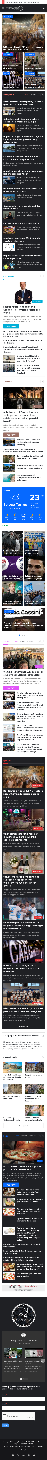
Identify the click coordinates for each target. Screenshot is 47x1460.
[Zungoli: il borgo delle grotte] (34, 1067)
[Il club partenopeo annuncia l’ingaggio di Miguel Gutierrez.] (36, 568)
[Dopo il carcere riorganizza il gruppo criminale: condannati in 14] (34, 80)
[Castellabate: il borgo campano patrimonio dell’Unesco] (12, 1067)
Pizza (31, 1135)
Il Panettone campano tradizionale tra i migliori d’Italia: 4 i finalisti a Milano (21, 1258)
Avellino (28, 54)
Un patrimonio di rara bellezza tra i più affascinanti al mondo (22, 190)
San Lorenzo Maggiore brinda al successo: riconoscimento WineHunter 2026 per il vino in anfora (21, 881)
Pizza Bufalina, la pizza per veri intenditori (29, 1275)
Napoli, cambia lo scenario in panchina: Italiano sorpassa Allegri (23, 172)
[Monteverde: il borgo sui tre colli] (12, 1089)
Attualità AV (8, 54)
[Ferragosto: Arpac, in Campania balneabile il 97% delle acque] (9, 478)
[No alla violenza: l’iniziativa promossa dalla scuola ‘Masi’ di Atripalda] (9, 696)
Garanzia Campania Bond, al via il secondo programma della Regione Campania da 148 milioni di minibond (23, 333)
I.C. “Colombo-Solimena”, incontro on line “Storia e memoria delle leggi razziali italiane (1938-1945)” (29, 748)
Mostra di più (23, 1126)
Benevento (30, 641)
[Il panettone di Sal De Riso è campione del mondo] (9, 1221)
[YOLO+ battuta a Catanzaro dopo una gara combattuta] (14, 568)
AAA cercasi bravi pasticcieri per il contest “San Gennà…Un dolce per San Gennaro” (30, 1266)
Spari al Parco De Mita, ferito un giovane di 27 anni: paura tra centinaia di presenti (20, 836)
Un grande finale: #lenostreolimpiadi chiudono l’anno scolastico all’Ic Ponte (30, 727)
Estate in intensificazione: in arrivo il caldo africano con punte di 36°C (21, 158)
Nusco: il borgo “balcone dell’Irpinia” (11, 1119)
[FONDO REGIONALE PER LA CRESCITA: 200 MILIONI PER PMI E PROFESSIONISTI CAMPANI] (9, 368)
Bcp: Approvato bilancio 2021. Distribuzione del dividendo (22, 341)
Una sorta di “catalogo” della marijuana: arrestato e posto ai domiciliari (21, 968)
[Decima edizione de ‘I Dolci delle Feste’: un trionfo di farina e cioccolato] (9, 1192)
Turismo (7, 381)
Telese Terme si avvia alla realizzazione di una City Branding (28, 442)
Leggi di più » (11, 326)
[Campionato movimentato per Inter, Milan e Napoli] (9, 215)
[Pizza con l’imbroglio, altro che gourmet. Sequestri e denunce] (9, 1212)
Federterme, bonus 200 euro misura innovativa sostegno (30, 466)
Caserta (33, 1446)
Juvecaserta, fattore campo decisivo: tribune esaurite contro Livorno (13, 554)
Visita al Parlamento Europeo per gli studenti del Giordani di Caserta (23, 673)
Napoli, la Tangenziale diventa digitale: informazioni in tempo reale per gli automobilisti (23, 139)
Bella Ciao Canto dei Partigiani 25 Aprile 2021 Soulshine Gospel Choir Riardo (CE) (34, 1361)
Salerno (40, 1446)
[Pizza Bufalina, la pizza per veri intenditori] (9, 1276)
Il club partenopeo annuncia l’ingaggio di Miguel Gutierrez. (35, 578)
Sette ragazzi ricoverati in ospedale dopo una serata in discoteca (11, 88)
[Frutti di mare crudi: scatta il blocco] (9, 230)
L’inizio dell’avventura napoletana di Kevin (14, 602)
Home (6, 1446)
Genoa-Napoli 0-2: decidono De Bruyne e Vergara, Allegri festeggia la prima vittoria (23, 925)
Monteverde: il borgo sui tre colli (11, 1097)
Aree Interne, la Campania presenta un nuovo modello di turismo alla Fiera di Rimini (23, 450)
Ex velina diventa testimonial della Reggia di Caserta (30, 457)
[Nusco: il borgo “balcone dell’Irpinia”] (12, 1110)
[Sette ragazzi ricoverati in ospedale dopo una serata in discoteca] (12, 80)
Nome (4, 1395)
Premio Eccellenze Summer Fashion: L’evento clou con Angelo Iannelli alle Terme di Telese (23, 625)
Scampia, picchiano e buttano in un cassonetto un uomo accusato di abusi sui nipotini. (13, 1361)
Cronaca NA (8, 17)
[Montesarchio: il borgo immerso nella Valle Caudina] (34, 1089)
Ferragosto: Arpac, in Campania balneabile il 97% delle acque (29, 477)
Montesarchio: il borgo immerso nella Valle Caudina (34, 1098)
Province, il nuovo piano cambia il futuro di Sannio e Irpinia (11, 69)
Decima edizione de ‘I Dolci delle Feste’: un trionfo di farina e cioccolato (29, 1192)
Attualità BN (9, 611)
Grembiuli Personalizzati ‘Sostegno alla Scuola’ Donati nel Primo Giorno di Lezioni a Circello (30, 706)
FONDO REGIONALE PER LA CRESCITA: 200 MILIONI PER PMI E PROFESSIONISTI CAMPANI (28, 369)
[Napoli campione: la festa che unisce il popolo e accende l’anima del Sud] (36, 593)
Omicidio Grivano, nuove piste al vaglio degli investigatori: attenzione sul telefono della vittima (23, 49)
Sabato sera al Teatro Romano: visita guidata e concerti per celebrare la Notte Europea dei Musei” (20, 417)
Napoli (12, 1446)
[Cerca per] (44, 9)
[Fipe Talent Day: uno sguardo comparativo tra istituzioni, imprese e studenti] (9, 737)
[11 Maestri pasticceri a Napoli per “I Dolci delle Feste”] (9, 1202)
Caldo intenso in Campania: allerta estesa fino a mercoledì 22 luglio (21, 120)
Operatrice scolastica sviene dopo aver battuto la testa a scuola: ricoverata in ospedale (30, 717)
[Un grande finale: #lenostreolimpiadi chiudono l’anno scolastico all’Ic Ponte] (9, 728)
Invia (5, 1425)
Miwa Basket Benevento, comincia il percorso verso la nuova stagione (23, 1010)
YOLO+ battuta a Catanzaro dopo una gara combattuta (13, 578)
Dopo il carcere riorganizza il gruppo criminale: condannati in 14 (34, 88)
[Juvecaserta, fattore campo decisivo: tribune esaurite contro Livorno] (14, 543)
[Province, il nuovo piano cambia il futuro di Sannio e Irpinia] (12, 61)
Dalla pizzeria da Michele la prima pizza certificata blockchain (22, 1168)
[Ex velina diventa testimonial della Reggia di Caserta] (9, 459)
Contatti (23, 1450)
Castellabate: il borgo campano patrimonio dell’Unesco (12, 1077)
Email (4, 1404)
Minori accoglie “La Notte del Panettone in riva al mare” (22, 1245)
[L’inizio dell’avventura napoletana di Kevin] (14, 593)
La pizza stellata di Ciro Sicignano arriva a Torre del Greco (22, 1252)
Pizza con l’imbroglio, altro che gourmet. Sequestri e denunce (29, 1211)
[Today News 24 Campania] (14, 8)
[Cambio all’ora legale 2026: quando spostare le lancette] (9, 247)
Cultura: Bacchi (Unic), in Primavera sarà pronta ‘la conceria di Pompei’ (28, 358)
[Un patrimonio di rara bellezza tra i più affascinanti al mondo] (9, 198)
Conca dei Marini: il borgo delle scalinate (33, 1119)
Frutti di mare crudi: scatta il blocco (21, 223)
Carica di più (23, 1026)
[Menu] (3, 9)
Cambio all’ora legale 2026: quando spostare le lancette (21, 239)
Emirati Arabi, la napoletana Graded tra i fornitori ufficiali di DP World (22, 309)
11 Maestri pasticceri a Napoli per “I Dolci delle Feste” (30, 1200)
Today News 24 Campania (23, 1340)
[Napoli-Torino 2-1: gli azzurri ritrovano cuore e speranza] (9, 265)
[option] (23, 52)
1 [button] (19, 635)
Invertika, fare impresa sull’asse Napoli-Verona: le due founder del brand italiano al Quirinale (22, 349)
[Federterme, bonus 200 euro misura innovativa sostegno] (9, 468)
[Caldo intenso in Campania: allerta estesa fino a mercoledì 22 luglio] (9, 128)
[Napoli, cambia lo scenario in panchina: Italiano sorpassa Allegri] (9, 180)
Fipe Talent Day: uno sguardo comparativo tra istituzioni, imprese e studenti (30, 737)
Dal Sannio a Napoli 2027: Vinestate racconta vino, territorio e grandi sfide (23, 793)
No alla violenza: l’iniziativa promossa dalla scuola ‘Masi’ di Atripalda (30, 695)
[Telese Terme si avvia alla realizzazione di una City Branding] (9, 442)
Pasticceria (24, 1135)
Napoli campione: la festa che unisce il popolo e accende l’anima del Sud (35, 605)
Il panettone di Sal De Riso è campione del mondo (29, 1219)
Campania (33, 94)
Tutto (26, 94)
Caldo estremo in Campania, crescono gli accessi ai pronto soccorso (23, 103)
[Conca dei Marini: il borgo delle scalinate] (34, 1110)
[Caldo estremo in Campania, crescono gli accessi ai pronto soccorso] (9, 111)
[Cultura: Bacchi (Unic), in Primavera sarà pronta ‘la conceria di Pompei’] (9, 359)
